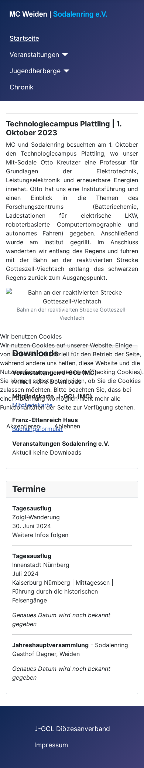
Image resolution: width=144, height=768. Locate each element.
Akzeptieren (23, 426)
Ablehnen (67, 426)
